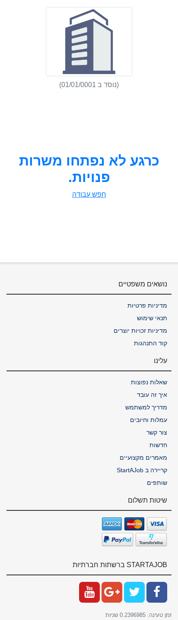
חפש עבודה (89, 194)
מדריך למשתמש (146, 407)
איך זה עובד (152, 394)
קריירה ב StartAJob (142, 470)
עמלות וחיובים (148, 419)
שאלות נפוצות (149, 382)
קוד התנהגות (150, 343)
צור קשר (156, 432)
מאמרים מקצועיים (143, 457)
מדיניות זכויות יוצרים (140, 330)
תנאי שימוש (152, 318)
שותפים (157, 482)
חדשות (158, 444)
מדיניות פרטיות (147, 305)
